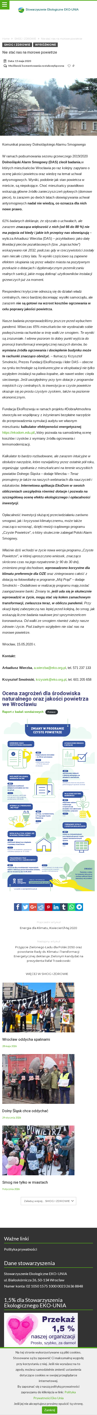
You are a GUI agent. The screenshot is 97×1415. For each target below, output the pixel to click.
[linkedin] (56, 907)
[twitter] (25, 907)
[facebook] (18, 907)
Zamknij (49, 1410)
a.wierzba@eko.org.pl (50, 668)
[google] (33, 907)
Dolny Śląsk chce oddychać (25, 1111)
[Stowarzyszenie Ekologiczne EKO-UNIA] (48, 5)
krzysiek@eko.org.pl (51, 679)
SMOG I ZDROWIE (25, 38)
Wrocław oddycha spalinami (26, 1039)
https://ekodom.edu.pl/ (18, 432)
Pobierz (51, 712)
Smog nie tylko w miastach (25, 1182)
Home (5, 38)
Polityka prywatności (20, 1249)
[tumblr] (64, 907)
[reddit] (41, 907)
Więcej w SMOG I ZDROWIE (47, 974)
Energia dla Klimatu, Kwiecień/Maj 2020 (48, 925)
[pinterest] (48, 907)
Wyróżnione (45, 44)
